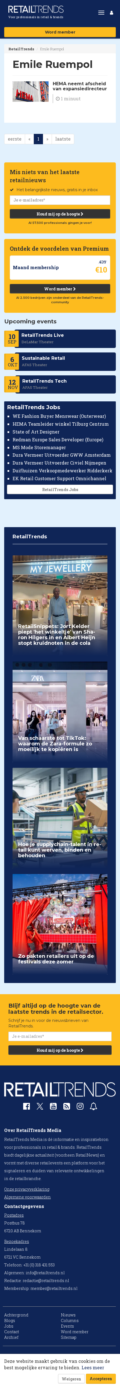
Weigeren (71, 1379)
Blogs (9, 1320)
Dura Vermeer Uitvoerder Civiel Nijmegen (59, 463)
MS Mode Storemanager (39, 447)
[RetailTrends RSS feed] (67, 1107)
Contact (11, 1331)
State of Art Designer (36, 432)
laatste (63, 139)
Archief (11, 1337)
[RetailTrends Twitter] (40, 1108)
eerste (14, 139)
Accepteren (101, 1378)
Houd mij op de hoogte (59, 214)
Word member (60, 32)
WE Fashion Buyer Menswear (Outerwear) (59, 416)
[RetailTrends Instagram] (80, 1107)
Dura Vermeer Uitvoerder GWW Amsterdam (62, 455)
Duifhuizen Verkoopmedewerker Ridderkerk (62, 470)
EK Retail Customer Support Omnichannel (59, 478)
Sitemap (68, 1337)
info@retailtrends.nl (45, 1272)
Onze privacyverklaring (26, 1189)
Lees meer (92, 1367)
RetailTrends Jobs (60, 489)
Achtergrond (16, 1315)
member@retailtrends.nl (54, 1288)
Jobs (8, 1326)
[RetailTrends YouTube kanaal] (53, 1107)
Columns (70, 1320)
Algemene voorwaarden (27, 1197)
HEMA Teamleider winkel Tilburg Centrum (61, 424)
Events (67, 1326)
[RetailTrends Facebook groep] (26, 1107)
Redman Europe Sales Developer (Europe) (58, 439)
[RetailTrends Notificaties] (93, 1107)
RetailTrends (21, 49)
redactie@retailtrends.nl (46, 1280)
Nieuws (68, 1315)
